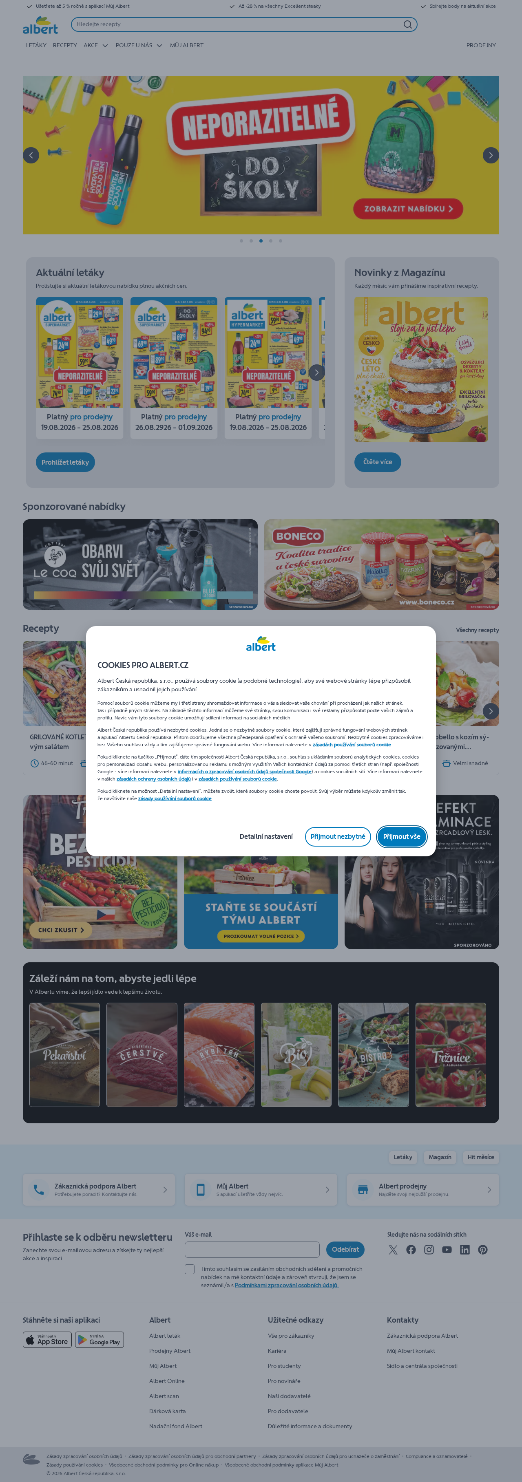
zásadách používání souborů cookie (352, 745)
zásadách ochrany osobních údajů (154, 779)
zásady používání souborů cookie (175, 798)
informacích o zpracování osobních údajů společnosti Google (245, 771)
